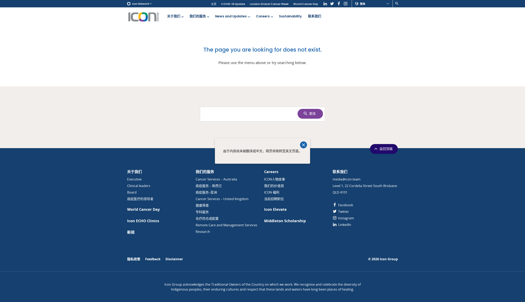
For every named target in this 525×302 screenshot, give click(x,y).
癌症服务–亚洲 (206, 192)
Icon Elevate (275, 209)
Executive (134, 179)
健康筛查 (202, 205)
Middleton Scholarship (285, 221)
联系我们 (314, 16)
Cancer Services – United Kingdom (222, 199)
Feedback (153, 259)
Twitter (343, 211)
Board (132, 192)
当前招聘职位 (274, 199)
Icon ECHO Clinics (143, 221)
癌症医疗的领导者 (140, 199)
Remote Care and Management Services (226, 225)
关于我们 (173, 16)
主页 (213, 4)
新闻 (131, 232)
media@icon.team (347, 179)
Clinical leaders (138, 186)
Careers (263, 16)
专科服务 (202, 212)
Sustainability (290, 16)
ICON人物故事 (274, 179)
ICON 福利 (271, 192)
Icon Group (389, 259)
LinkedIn (344, 224)
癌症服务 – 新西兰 (209, 186)
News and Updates (231, 16)
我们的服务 (197, 16)
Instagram (345, 218)
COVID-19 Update (233, 4)
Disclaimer (174, 259)
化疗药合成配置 (207, 218)
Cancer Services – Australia (216, 179)
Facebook (345, 205)
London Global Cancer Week (269, 4)
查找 (312, 113)
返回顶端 (386, 148)
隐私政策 (133, 259)
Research (203, 231)
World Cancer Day (305, 4)
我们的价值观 (274, 186)
